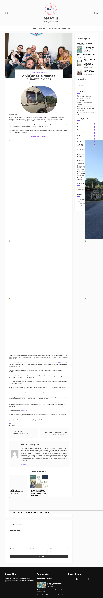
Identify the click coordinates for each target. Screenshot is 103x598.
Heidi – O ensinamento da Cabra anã (16, 491)
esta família (24, 410)
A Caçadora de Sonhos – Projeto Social (89, 49)
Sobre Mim (42, 28)
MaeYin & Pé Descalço (84, 43)
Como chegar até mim (54, 28)
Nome (12, 549)
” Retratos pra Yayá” (63, 363)
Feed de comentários (84, 204)
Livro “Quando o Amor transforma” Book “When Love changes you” (38, 492)
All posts (23, 464)
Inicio (34, 28)
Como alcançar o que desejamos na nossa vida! (29, 512)
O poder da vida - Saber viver (39, 73)
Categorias (65, 28)
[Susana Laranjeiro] (14, 454)
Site (51, 549)
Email (32, 549)
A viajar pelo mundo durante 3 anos (89, 71)
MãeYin (51, 18)
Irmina (43, 118)
